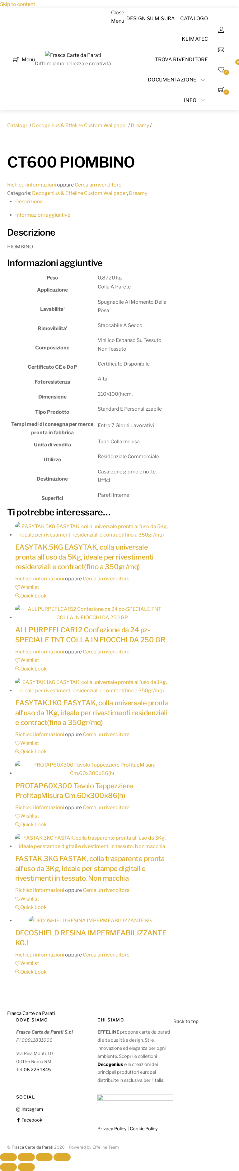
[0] (16, 59)
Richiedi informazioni (31, 185)
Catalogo (194, 18)
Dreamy (140, 125)
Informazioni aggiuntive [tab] (42, 215)
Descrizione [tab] (29, 202)
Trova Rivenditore (181, 59)
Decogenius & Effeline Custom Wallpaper (79, 125)
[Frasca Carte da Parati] (73, 55)
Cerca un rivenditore (98, 185)
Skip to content (17, 4)
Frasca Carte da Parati (32, 1147)
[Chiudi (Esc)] (62, 1157)
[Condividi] (44, 1157)
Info (190, 100)
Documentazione (172, 80)
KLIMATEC (195, 39)
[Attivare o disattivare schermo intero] (26, 1157)
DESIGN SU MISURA (150, 18)
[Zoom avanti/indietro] (8, 1157)
